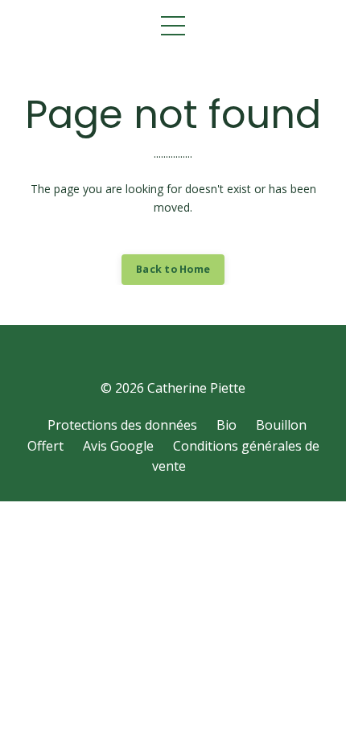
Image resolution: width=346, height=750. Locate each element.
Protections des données (122, 425)
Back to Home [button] (173, 269)
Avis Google (118, 446)
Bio (226, 425)
